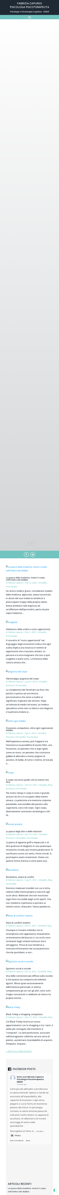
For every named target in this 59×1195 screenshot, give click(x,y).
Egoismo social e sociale (18, 968)
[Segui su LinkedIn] (32, 554)
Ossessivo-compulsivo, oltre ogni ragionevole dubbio (29, 729)
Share (28, 1140)
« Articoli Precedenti (19, 1051)
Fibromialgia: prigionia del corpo (22, 678)
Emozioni (10, 685)
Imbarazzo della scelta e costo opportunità (28, 629)
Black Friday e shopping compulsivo (24, 1014)
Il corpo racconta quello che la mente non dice (27, 780)
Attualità (43, 582)
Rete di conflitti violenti (18, 922)
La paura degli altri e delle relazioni (24, 831)
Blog (50, 785)
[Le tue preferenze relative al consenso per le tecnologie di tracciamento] (54, 1190)
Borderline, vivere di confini (20, 877)
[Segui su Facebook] (26, 554)
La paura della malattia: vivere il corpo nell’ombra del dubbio (25, 578)
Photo (18, 1135)
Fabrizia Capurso (15, 582)
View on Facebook (16, 1140)
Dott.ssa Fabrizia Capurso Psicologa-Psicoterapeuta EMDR (30, 1079)
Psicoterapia (11, 586)
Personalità (20, 737)
